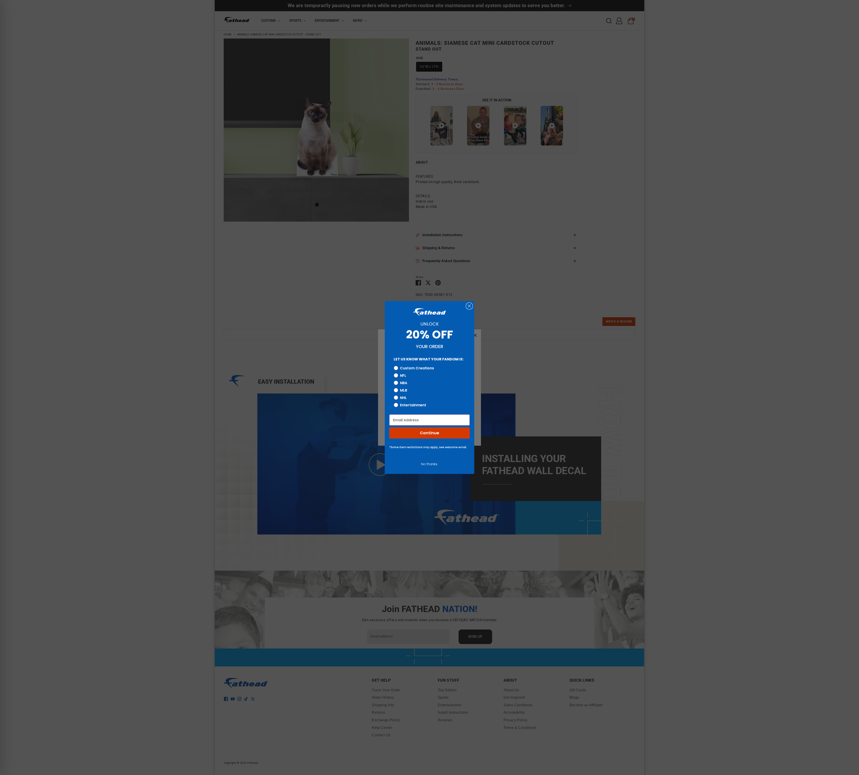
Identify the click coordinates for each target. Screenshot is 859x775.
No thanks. (429, 464)
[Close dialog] (469, 306)
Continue (429, 433)
